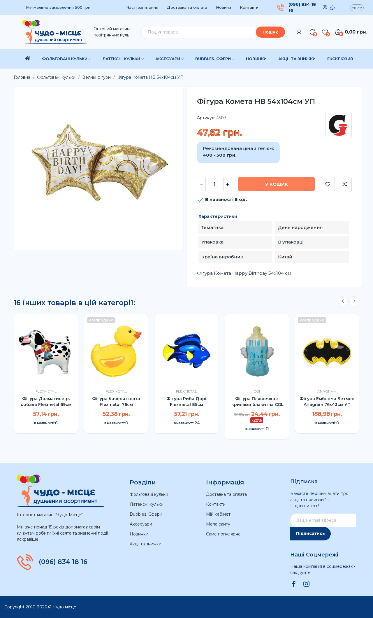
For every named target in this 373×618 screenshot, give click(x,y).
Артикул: (206, 117)
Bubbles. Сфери (146, 514)
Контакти (249, 7)
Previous (343, 301)
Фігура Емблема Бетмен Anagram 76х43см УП (327, 401)
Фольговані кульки (149, 494)
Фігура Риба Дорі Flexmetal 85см (186, 401)
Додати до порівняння (345, 184)
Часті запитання (142, 7)
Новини (223, 7)
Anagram (327, 391)
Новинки (139, 534)
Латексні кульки (146, 504)
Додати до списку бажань (328, 184)
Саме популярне (223, 534)
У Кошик (276, 184)
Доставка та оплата (187, 7)
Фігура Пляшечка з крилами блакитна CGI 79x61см (256, 401)
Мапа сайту (218, 524)
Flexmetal (46, 391)
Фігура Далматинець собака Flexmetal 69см (46, 401)
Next (354, 301)
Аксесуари (141, 524)
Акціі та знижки (145, 544)
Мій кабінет (218, 514)
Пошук (270, 32)
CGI (257, 391)
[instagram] (306, 584)
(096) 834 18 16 (302, 7)
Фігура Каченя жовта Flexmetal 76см (116, 401)
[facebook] (293, 584)
